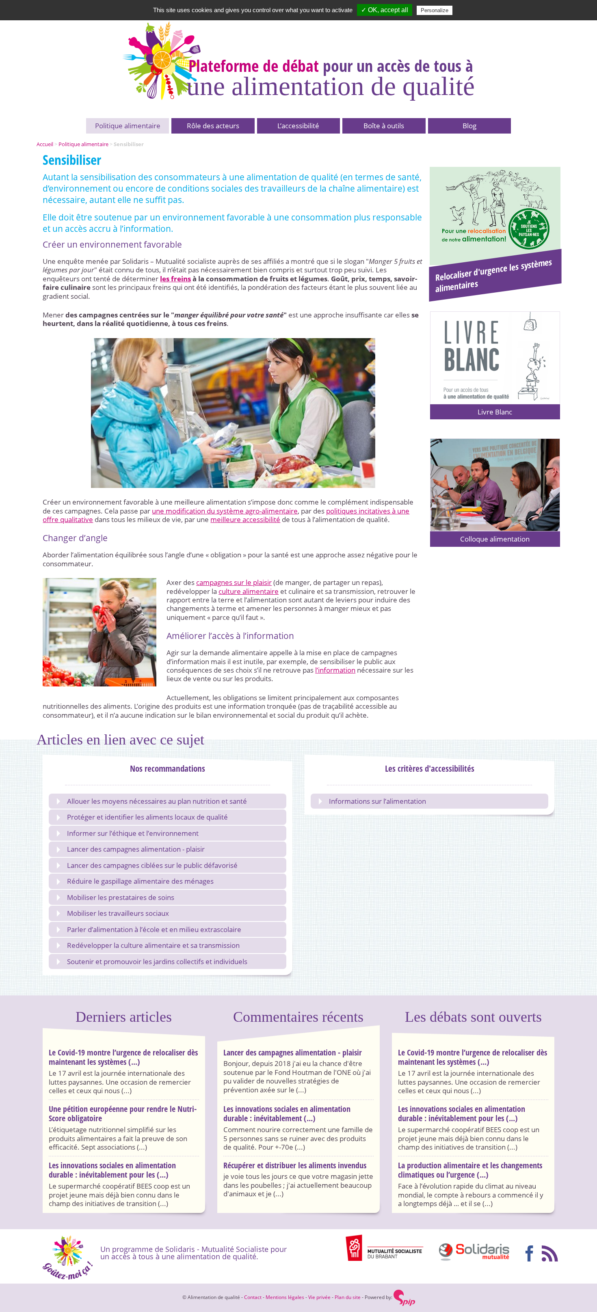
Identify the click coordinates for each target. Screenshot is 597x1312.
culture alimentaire (248, 591)
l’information (335, 670)
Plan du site (348, 1297)
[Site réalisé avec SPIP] (404, 1297)
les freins (175, 278)
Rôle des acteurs (213, 125)
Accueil (45, 144)
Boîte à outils (383, 125)
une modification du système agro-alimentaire (225, 511)
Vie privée (319, 1297)
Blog (469, 125)
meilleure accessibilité (245, 519)
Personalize (434, 10)
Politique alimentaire (127, 125)
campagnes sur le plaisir (234, 582)
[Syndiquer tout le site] (551, 1252)
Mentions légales (285, 1297)
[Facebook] (530, 1252)
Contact (253, 1297)
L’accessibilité (298, 125)
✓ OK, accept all (384, 9)
